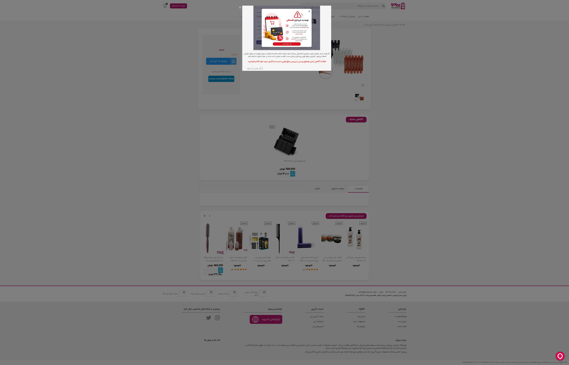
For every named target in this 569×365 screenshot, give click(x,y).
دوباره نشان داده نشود (254, 68)
